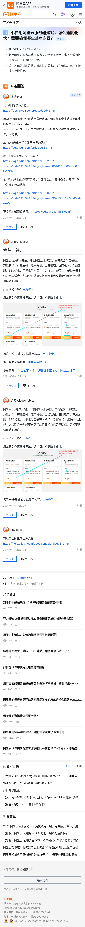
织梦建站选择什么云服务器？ (21, 716)
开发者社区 (23, 583)
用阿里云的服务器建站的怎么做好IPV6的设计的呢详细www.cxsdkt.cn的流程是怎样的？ (42, 683)
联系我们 (42, 880)
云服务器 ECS (24, 578)
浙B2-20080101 (41, 912)
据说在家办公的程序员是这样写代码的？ (28, 783)
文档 (6, 889)
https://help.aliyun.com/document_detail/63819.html (37, 543)
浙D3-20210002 (39, 916)
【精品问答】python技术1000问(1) (24, 804)
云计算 (35, 583)
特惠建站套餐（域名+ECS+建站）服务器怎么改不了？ (36, 651)
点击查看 (48, 353)
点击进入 (28, 289)
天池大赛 (29, 889)
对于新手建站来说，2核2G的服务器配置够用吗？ (33, 602)
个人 (79, 22)
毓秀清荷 (16, 97)
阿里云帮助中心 (37, 362)
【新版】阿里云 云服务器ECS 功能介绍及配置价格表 (35, 833)
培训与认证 (41, 889)
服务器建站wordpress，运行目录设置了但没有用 (33, 732)
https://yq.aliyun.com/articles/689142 (27, 147)
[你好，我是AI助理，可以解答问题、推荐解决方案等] (63, 14)
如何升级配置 (11, 790)
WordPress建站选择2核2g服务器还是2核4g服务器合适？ (39, 618)
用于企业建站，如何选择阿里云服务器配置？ (31, 635)
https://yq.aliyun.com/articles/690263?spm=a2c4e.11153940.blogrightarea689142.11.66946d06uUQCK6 (41, 166)
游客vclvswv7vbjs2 (23, 400)
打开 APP (73, 5)
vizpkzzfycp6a (20, 242)
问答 (43, 583)
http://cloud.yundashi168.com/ (51, 211)
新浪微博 (22, 869)
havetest (16, 530)
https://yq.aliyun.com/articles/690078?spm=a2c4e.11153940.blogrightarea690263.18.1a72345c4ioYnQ (42, 198)
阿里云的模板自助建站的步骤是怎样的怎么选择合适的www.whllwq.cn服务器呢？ (42, 699)
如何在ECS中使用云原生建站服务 (24, 667)
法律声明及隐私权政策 (16, 903)
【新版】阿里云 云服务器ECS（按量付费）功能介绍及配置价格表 (43, 840)
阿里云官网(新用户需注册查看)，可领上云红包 (46, 370)
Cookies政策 (36, 903)
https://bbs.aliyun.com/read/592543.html (30, 110)
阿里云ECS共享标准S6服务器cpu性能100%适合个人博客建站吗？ (42, 748)
